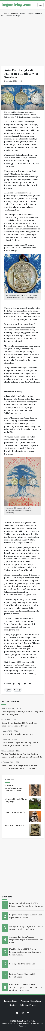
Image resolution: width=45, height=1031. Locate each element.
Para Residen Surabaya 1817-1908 (17, 734)
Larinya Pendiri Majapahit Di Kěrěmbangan (22, 975)
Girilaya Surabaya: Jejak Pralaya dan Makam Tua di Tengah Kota (26, 927)
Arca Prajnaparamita (14, 825)
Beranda (4, 14)
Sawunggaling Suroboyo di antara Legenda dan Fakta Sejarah (22, 713)
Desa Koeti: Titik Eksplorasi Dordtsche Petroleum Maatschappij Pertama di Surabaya (20, 767)
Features (13, 14)
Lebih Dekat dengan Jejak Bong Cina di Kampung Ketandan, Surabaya (20, 744)
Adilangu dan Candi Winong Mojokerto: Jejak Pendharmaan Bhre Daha (26, 940)
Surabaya (17, 690)
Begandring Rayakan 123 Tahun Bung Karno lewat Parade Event (19, 724)
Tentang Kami (10, 1001)
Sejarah (8, 690)
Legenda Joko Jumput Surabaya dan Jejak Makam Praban (25, 916)
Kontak (12, 1005)
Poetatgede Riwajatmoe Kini (22, 964)
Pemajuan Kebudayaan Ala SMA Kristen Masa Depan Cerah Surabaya (26, 904)
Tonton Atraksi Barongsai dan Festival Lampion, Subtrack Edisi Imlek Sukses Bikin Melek (22, 755)
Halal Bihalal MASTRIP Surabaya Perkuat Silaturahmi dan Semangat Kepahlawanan (25, 952)
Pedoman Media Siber (31, 1001)
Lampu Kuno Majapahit (15, 812)
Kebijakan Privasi (28, 1005)
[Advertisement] (22, 40)
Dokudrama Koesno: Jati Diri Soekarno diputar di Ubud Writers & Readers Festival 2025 (25, 987)
